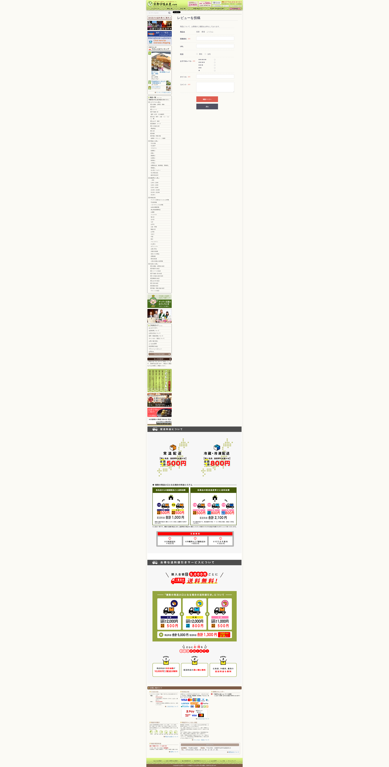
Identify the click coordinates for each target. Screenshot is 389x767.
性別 (181, 54)
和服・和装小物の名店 (158, 288)
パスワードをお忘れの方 (236, 6)
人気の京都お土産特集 (157, 261)
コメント (183, 84)
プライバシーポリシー (155, 349)
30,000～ (153, 195)
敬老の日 (153, 229)
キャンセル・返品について (157, 338)
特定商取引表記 (153, 346)
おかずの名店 (155, 281)
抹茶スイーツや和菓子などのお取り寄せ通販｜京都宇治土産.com (198, 765)
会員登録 (235, 8)
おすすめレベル (185, 61)
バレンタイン (154, 241)
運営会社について (234, 752)
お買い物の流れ (153, 341)
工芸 (153, 131)
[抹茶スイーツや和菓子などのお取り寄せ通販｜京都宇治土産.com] (163, 3)
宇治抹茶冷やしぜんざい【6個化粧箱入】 (158, 82)
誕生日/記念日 (154, 175)
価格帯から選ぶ (154, 178)
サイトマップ (232, 761)
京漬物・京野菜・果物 (158, 104)
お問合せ (151, 351)
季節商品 (153, 128)
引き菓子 (153, 145)
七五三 (152, 234)
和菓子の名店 (155, 268)
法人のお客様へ (158, 761)
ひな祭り (153, 244)
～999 (152, 180)
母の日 (152, 217)
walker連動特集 (155, 207)
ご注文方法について (172, 706)
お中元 (152, 224)
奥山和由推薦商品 (155, 209)
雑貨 (153, 133)
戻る (207, 106)
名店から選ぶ (154, 264)
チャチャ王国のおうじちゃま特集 (160, 200)
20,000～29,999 (155, 192)
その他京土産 (155, 126)
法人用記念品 (154, 172)
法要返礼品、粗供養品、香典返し (160, 165)
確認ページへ (207, 99)
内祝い (152, 153)
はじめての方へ (153, 328)
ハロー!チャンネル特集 (157, 204)
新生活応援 (154, 258)
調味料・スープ (156, 123)
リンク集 (222, 761)
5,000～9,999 (154, 187)
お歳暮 (152, 212)
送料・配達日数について (156, 336)
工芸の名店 (155, 283)
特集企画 (152, 197)
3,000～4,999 (154, 185)
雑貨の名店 (155, 286)
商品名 (182, 32)
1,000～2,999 (154, 182)
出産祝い (153, 158)
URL (182, 46)
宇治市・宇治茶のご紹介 (217, 8)
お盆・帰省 (154, 227)
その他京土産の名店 (157, 276)
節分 (152, 239)
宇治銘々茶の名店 (157, 273)
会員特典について (154, 330)
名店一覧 (182, 8)
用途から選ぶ (154, 141)
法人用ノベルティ (155, 170)
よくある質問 (153, 343)
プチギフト (154, 148)
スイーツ (154, 109)
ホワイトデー (154, 246)
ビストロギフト (156, 87)
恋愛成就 (153, 256)
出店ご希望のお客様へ (172, 761)
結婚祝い (153, 150)
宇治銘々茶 (155, 112)
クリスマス (154, 214)
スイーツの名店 (156, 271)
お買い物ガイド (197, 8)
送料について (174, 751)
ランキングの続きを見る (163, 92)
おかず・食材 (155, 121)
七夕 (152, 222)
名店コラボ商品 (155, 254)
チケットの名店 (155, 290)
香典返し (153, 168)
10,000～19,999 (155, 190)
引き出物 (153, 143)
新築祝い (153, 155)
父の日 (152, 219)
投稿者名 (183, 39)
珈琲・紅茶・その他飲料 (157, 114)
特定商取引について (200, 761)
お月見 (152, 231)
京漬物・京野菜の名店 (158, 266)
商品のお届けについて (171, 736)
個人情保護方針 (186, 761)
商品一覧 (169, 8)
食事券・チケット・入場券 (158, 138)
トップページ (154, 8)
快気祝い (153, 160)
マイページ (225, 6)
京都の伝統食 (154, 251)
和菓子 (154, 107)
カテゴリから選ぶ (155, 102)
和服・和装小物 (156, 136)
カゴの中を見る (217, 6)
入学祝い (153, 163)
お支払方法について (155, 333)
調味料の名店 (155, 278)
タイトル (183, 77)
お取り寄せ (154, 249)
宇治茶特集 (154, 202)
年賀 (152, 236)
